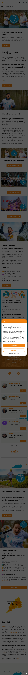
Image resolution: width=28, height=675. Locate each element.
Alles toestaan (14, 345)
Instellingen (14, 350)
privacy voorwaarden (7, 333)
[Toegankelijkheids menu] (26, 673)
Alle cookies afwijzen (14, 353)
